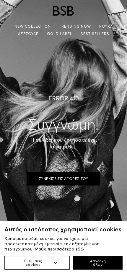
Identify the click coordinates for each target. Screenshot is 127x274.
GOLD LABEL (59, 33)
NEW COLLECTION (32, 26)
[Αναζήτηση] (9, 11)
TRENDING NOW (75, 26)
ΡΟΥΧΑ (106, 26)
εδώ (80, 249)
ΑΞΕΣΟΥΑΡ (28, 33)
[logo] (63, 11)
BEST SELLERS (95, 33)
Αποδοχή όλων (98, 263)
